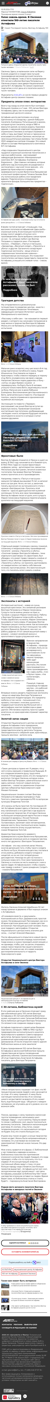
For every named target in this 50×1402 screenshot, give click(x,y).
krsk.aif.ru (18, 95)
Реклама (18, 1325)
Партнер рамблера (21, 1390)
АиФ (32, 67)
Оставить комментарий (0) (25, 1252)
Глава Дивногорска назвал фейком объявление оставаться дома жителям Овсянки (28, 1284)
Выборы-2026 (30, 1325)
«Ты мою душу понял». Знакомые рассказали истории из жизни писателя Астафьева (27, 1299)
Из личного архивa (11, 1232)
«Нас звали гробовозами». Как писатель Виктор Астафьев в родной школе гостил (28, 1307)
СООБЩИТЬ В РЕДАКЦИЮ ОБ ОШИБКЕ (19, 1328)
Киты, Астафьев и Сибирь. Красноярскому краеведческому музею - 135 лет (24, 889)
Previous (3, 979)
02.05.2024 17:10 (7, 9)
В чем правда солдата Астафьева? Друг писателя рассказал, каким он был (20, 282)
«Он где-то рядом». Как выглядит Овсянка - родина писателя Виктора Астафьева (24, 437)
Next (45, 979)
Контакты (7, 1325)
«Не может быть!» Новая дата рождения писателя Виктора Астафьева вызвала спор (27, 1292)
